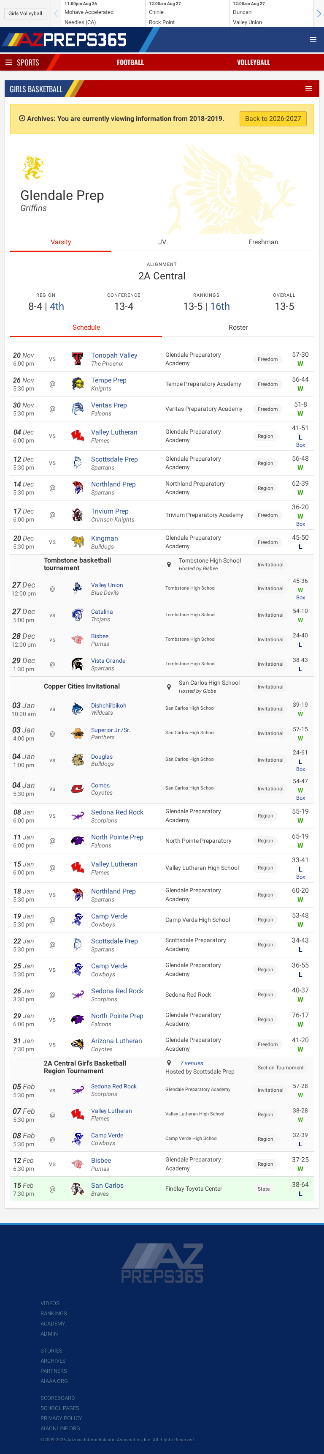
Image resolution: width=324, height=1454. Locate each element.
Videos (49, 1303)
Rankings (53, 1313)
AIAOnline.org (60, 1428)
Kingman (104, 542)
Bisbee (100, 640)
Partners (53, 1371)
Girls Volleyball (25, 13)
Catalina (102, 615)
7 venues (191, 1063)
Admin (49, 1334)
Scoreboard (57, 1398)
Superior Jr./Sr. (110, 734)
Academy (52, 1323)
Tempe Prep (109, 384)
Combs (102, 789)
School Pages (59, 1408)
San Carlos (107, 1189)
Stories (51, 1350)
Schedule (86, 327)
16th (220, 306)
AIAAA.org (54, 1381)
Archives (53, 1361)
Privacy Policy (61, 1418)
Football (130, 62)
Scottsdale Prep (114, 463)
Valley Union (107, 589)
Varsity (61, 242)
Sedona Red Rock (117, 816)
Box (300, 445)
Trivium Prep (113, 515)
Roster (238, 327)
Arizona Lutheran (116, 1045)
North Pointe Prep (117, 841)
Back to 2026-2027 (273, 119)
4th (57, 306)
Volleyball (253, 62)
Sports (28, 62)
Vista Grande (108, 664)
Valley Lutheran (114, 436)
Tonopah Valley (114, 359)
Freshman (263, 242)
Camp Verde (109, 920)
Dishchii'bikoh (109, 709)
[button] (319, 13)
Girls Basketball (36, 88)
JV (162, 242)
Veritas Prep (109, 409)
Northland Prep (113, 488)
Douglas (102, 760)
